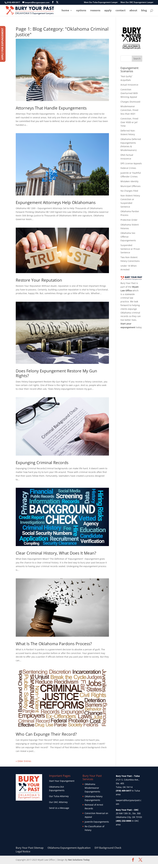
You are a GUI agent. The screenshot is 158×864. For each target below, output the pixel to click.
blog (144, 10)
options (81, 10)
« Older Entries (23, 761)
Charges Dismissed (130, 101)
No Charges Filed (129, 190)
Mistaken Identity (129, 181)
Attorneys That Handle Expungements (51, 108)
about (133, 10)
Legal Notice (23, 851)
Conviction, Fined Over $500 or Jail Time (129, 122)
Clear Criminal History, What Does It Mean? (56, 553)
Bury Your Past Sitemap (30, 847)
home (65, 10)
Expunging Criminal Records (42, 462)
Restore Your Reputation (39, 280)
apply (108, 10)
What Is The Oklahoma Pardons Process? (54, 643)
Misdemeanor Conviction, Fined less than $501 (129, 110)
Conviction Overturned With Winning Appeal (129, 93)
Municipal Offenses (131, 186)
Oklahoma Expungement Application (69, 847)
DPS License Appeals (131, 163)
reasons (95, 10)
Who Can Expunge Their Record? (46, 734)
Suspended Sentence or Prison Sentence (130, 249)
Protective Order (129, 219)
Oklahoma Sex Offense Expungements (128, 237)
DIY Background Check (108, 847)
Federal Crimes (128, 168)
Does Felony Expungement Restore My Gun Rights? (56, 373)
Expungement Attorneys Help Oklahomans (56, 202)
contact (120, 10)
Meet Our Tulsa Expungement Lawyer (101, 2)
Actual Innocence (129, 84)
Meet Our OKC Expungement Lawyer (137, 2)
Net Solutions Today (79, 859)
